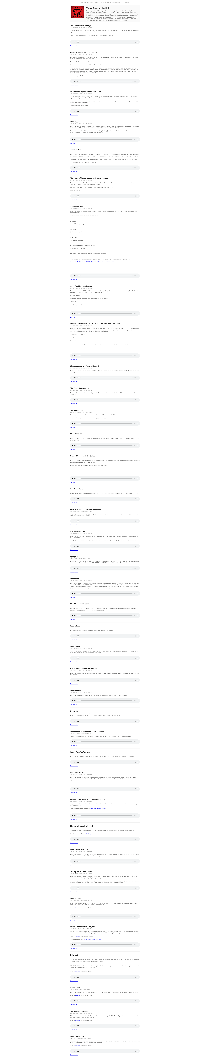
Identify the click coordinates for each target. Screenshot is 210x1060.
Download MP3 (74, 46)
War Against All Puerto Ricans (97, 808)
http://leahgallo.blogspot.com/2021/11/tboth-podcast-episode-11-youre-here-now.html (93, 261)
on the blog (88, 833)
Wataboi (77, 907)
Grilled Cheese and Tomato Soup (92, 939)
